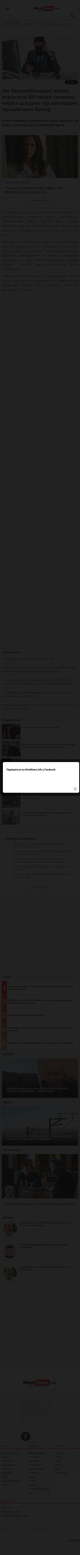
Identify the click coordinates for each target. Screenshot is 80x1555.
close (75, 788)
